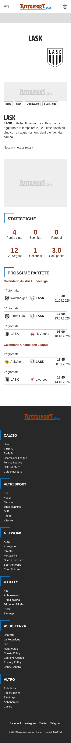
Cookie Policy (12, 653)
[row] (35, 298)
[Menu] (6, 6)
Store (7, 609)
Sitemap (9, 613)
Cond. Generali (13, 667)
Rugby (8, 497)
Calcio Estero (12, 467)
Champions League (15, 458)
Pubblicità (10, 688)
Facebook (16, 723)
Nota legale (11, 648)
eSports (8, 520)
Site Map (9, 697)
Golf (6, 511)
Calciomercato (13, 471)
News (8, 104)
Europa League (13, 462)
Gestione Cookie (14, 657)
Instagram (30, 723)
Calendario (33, 104)
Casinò (8, 706)
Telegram (55, 723)
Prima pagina (12, 600)
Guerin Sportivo (13, 560)
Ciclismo (9, 502)
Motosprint (10, 555)
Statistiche (50, 104)
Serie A (8, 449)
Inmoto (8, 551)
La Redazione (12, 639)
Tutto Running (12, 506)
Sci (6, 493)
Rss (6, 590)
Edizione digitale (13, 604)
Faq (6, 644)
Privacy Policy (13, 662)
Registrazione (12, 693)
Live (6, 444)
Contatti (9, 635)
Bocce (8, 516)
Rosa (18, 104)
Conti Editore (12, 569)
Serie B (8, 453)
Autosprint (10, 546)
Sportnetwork (12, 564)
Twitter (43, 723)
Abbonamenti (12, 595)
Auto (7, 542)
